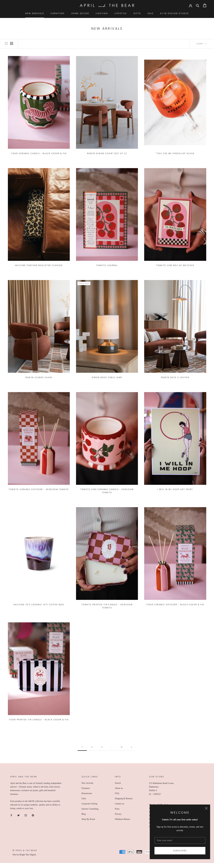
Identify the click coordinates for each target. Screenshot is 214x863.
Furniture (85, 788)
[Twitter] (18, 815)
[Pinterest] (33, 815)
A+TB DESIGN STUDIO (174, 13)
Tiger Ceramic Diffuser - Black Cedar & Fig (175, 604)
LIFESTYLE (121, 13)
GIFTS (137, 13)
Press (117, 809)
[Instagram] (26, 815)
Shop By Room (88, 819)
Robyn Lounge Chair (39, 377)
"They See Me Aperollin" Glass (175, 153)
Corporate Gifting (89, 804)
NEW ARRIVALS (34, 13)
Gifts (83, 798)
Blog (83, 814)
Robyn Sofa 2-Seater (175, 377)
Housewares (86, 793)
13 (121, 747)
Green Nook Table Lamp (107, 377)
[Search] (197, 5)
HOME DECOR (80, 13)
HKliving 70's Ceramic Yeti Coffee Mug (38, 604)
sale (151, 13)
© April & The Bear (25, 850)
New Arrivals (87, 783)
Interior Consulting (89, 809)
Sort (201, 43)
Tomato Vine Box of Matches (175, 265)
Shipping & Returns (124, 798)
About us (119, 788)
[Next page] (131, 747)
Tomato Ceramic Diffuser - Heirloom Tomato (39, 489)
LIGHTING (102, 13)
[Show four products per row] (11, 43)
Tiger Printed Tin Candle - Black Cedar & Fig (39, 719)
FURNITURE (58, 13)
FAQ (117, 793)
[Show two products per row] (6, 43)
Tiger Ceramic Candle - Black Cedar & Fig (39, 153)
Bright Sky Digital (27, 854)
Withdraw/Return (122, 819)
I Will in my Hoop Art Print (175, 489)
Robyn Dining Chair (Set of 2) (107, 153)
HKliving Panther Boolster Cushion (39, 265)
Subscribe (180, 850)
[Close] (206, 808)
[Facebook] (11, 815)
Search (118, 783)
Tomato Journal (107, 265)
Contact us (119, 804)
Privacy (118, 814)
